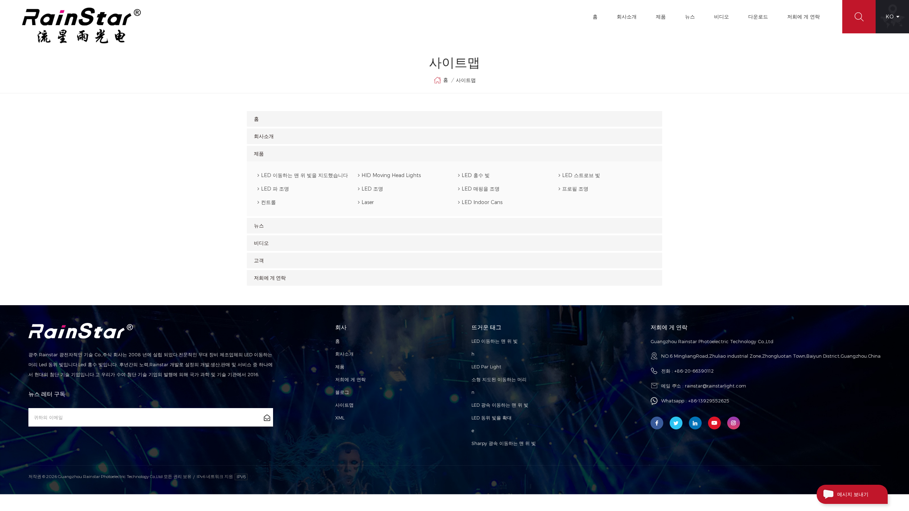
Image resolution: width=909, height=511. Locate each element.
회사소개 (627, 16)
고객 (259, 260)
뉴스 (690, 16)
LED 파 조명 (275, 189)
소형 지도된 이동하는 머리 (499, 379)
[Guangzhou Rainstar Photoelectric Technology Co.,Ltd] (81, 25)
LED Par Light (486, 366)
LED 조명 (372, 189)
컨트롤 (268, 202)
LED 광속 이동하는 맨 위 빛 (500, 405)
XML (339, 418)
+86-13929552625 (708, 400)
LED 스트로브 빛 (581, 175)
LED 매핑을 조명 (481, 189)
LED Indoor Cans (482, 202)
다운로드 (758, 16)
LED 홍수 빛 (476, 175)
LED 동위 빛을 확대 (492, 418)
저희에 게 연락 (803, 16)
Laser (367, 202)
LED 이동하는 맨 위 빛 (495, 341)
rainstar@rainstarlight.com (715, 386)
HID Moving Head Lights (391, 175)
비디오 (721, 16)
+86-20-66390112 (694, 371)
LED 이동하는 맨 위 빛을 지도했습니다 (304, 175)
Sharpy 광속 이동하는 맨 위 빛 (504, 443)
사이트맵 (344, 405)
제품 (661, 16)
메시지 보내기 (853, 494)
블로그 (342, 392)
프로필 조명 (575, 189)
